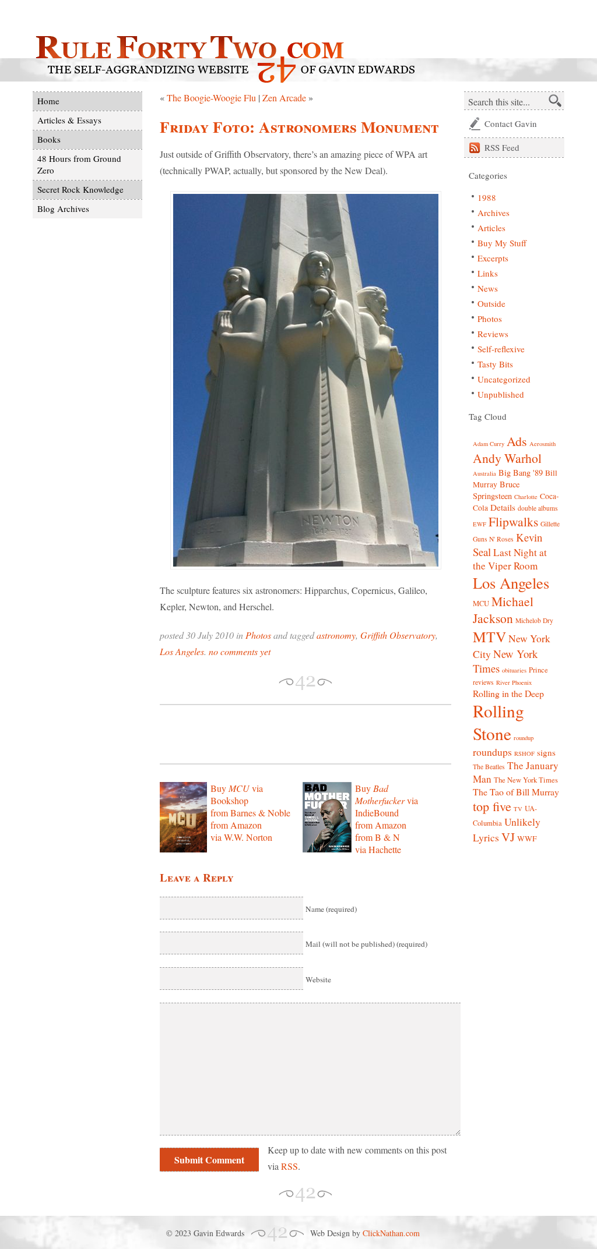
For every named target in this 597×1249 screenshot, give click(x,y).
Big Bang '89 (520, 472)
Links (487, 273)
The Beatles (489, 766)
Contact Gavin (510, 123)
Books (49, 139)
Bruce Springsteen (496, 490)
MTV (489, 636)
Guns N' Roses (493, 539)
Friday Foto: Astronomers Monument (299, 126)
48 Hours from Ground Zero (79, 164)
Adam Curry (488, 444)
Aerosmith (542, 444)
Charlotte (526, 497)
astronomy (336, 635)
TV (518, 809)
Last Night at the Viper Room (510, 559)
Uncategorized (504, 379)
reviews (483, 682)
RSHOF (524, 753)
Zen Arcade (284, 97)
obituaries (514, 670)
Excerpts (492, 258)
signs (546, 752)
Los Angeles (182, 651)
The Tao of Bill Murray (516, 792)
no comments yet (240, 651)
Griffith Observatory (398, 635)
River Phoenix (514, 682)
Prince (538, 670)
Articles (491, 227)
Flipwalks (513, 521)
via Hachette (378, 849)
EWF (479, 524)
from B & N (377, 837)
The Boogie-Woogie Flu (211, 97)
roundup (523, 738)
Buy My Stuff (501, 243)
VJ (508, 837)
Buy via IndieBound (386, 800)
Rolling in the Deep (508, 693)
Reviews (492, 333)
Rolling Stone (498, 722)
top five (492, 806)
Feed (501, 147)
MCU (481, 603)
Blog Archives (63, 208)
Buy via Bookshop (236, 794)
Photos (258, 635)
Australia (484, 473)
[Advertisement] (296, 734)
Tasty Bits (495, 364)
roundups (492, 752)
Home (48, 101)
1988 (486, 197)
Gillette (550, 523)
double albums (538, 508)
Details (502, 507)
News (487, 288)
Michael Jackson (503, 610)
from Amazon (236, 825)
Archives (493, 212)
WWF (527, 838)
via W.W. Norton (241, 837)
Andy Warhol (507, 458)
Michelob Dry (534, 620)
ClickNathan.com (391, 1233)
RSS (289, 1166)
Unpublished (500, 394)
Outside (491, 303)
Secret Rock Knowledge (80, 189)
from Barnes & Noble (250, 812)
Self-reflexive (501, 349)
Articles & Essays (69, 120)
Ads (517, 441)
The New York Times (526, 780)
